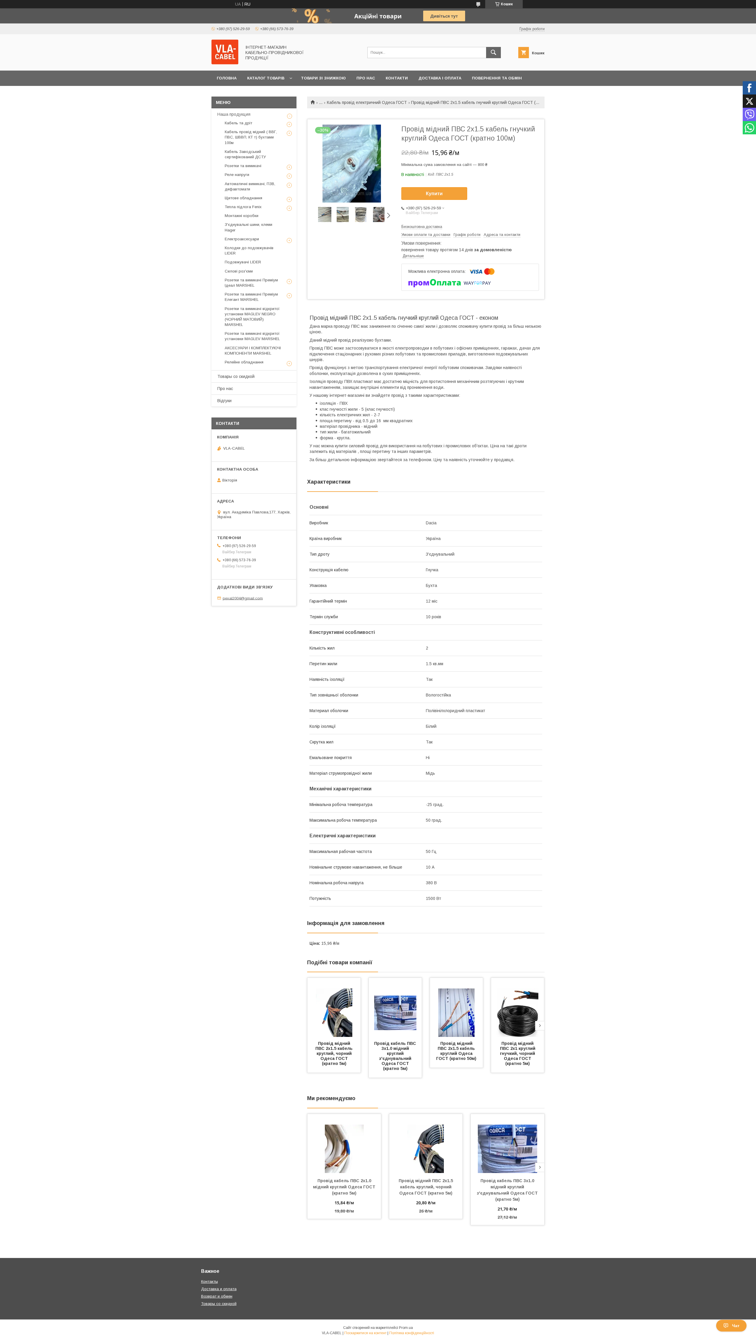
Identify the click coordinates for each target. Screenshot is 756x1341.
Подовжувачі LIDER (243, 262)
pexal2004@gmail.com (243, 598)
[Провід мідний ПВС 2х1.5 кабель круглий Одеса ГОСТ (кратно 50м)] (456, 1007)
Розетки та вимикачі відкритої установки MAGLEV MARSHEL (252, 336)
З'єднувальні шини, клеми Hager (248, 227)
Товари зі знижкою (323, 78)
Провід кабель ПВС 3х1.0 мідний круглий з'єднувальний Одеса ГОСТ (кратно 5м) (395, 1056)
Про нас (365, 78)
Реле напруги (237, 174)
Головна (227, 78)
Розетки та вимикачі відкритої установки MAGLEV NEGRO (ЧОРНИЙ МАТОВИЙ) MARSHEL (252, 316)
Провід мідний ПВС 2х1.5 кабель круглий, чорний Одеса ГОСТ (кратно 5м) (334, 1053)
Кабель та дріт (238, 123)
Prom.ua (406, 1328)
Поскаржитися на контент (365, 1333)
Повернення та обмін (497, 78)
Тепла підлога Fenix (243, 207)
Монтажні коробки (241, 215)
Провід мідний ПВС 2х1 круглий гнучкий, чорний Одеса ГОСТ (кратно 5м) (518, 1053)
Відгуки (224, 400)
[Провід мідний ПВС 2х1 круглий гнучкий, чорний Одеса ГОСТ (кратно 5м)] (517, 1007)
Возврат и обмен (216, 1296)
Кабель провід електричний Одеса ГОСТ (367, 102)
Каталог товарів (265, 78)
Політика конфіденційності (411, 1333)
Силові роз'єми (239, 271)
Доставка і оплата (439, 78)
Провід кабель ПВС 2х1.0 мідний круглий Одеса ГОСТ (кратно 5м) (345, 1186)
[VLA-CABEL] (224, 63)
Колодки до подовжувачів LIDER (249, 250)
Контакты (209, 1281)
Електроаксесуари (242, 239)
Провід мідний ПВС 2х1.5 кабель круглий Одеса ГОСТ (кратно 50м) (456, 1051)
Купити (434, 193)
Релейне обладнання (244, 362)
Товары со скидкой (236, 376)
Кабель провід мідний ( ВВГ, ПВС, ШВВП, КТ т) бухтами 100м (251, 137)
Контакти (397, 78)
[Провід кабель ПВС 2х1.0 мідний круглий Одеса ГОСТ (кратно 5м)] (344, 1143)
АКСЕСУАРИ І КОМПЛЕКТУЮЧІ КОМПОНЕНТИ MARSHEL (253, 350)
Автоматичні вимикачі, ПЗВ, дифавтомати (250, 186)
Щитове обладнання (243, 198)
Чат (735, 1325)
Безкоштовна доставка (421, 226)
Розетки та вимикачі (243, 166)
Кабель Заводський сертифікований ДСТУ (245, 154)
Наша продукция (233, 114)
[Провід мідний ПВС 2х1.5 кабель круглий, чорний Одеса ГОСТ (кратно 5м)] (334, 1007)
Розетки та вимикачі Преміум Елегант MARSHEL (251, 297)
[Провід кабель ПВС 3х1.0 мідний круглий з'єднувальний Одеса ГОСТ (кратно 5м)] (395, 1007)
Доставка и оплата (219, 1289)
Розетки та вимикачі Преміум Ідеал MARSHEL (251, 283)
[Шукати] (493, 52)
